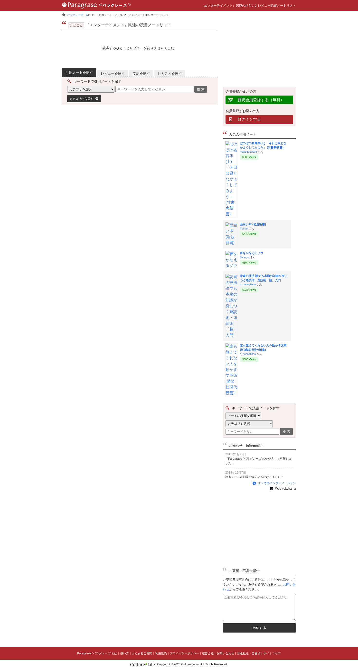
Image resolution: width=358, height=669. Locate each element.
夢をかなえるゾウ (251, 253)
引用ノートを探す (79, 72)
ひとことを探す (170, 73)
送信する (259, 628)
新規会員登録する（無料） (260, 100)
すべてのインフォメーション (277, 483)
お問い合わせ (225, 653)
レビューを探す (113, 73)
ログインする (249, 119)
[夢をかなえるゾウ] (231, 266)
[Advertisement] (104, 150)
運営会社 (208, 653)
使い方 (124, 653)
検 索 (201, 89)
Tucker (244, 228)
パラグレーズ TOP (78, 14)
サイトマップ (272, 653)
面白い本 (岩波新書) (253, 224)
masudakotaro (248, 151)
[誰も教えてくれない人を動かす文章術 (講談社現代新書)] (231, 393)
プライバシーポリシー (184, 653)
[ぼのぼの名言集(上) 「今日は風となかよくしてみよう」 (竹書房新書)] (231, 214)
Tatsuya (244, 257)
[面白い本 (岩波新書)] (231, 243)
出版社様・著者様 (248, 653)
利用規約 (161, 653)
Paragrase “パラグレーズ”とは (97, 653)
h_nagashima (248, 284)
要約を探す (141, 73)
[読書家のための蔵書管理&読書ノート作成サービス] (96, 10)
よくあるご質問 (142, 653)
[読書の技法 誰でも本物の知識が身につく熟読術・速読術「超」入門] (231, 335)
